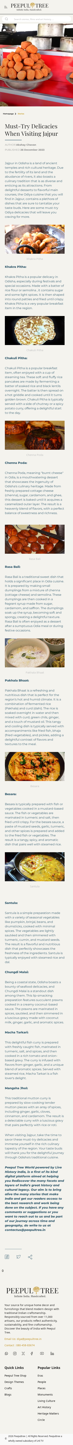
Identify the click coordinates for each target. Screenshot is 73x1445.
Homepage (8, 114)
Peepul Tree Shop (15, 1375)
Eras (40, 1375)
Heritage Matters (48, 1413)
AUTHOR (20, 144)
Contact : (19, 1345)
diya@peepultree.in (29, 1339)
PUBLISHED (25, 149)
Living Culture (46, 1401)
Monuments (45, 1394)
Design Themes (14, 1382)
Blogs (7, 1394)
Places (41, 1388)
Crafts (8, 1388)
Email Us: (23, 1339)
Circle (41, 1420)
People (42, 1382)
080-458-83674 (25, 1345)
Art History (44, 1407)
